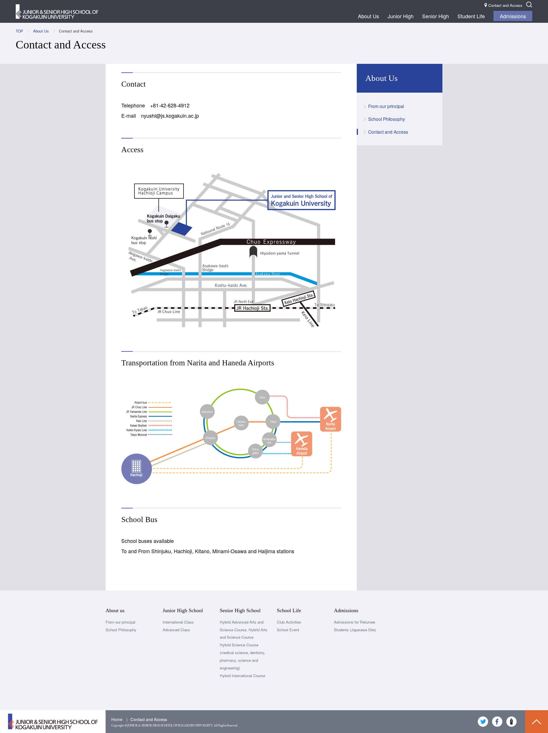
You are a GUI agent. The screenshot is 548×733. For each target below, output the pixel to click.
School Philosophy (386, 119)
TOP (19, 31)
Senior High (435, 16)
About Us (368, 16)
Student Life (471, 16)
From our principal (386, 106)
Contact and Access (388, 132)
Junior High (401, 16)
